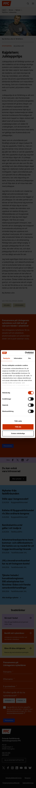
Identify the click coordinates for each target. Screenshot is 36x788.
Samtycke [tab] (6, 358)
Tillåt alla (18, 427)
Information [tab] (18, 358)
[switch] (31, 399)
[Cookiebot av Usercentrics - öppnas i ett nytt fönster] (25, 353)
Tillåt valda (18, 421)
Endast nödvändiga (18, 433)
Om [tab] (29, 358)
